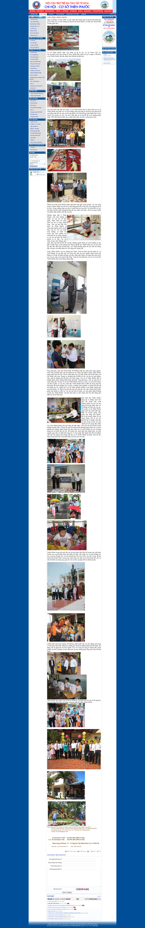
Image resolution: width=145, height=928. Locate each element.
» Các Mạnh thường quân (35, 133)
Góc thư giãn (34, 98)
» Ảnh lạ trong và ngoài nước (35, 142)
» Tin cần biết (32, 88)
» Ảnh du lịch (32, 137)
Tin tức (51, 14)
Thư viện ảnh (33, 119)
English (112, 14)
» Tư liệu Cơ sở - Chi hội (34, 124)
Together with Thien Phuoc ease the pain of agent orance (61, 905)
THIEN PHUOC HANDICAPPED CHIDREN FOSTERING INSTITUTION (64, 913)
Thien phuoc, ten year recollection (56, 915)
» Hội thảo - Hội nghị (34, 128)
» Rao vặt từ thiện (33, 75)
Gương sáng (33, 91)
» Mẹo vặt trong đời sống (34, 61)
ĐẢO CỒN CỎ (107, 55)
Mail (92, 923)
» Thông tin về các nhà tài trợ (35, 85)
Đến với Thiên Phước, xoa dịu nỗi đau (57, 907)
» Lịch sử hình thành (34, 21)
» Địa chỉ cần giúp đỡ (34, 47)
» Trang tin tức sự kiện (34, 66)
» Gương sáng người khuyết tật (36, 93)
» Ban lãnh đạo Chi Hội (34, 24)
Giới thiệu (43, 14)
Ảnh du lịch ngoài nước (37, 145)
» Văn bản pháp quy (34, 57)
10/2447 (99, 896)
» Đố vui (31, 109)
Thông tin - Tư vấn (35, 50)
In (89, 851)
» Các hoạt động (33, 42)
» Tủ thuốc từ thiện (33, 59)
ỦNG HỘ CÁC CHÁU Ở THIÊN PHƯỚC (57, 917)
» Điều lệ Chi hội (33, 30)
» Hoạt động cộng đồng (34, 130)
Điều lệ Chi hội (51, 911)
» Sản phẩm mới (33, 68)
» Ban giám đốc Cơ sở (34, 26)
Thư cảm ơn (60, 14)
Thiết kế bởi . (93, 925)
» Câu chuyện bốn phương (35, 107)
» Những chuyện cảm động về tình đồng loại (36, 78)
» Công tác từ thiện (33, 45)
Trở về (99, 851)
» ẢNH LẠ (31, 140)
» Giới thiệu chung (33, 19)
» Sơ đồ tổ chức (32, 28)
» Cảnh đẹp (32, 147)
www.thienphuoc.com (62, 831)
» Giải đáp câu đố (33, 114)
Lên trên (94, 851)
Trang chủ (33, 14)
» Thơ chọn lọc (32, 100)
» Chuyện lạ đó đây (33, 116)
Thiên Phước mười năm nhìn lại (55, 918)
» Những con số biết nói (34, 70)
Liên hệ (83, 14)
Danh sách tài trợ (73, 14)
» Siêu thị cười (32, 105)
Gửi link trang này (82, 851)
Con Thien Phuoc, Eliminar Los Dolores (57, 909)
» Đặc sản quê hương (34, 81)
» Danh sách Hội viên (34, 33)
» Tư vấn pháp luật (33, 54)
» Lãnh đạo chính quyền (34, 135)
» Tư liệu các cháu (33, 121)
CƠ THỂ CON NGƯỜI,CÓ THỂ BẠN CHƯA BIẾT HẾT (109, 61)
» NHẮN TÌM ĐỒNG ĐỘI (35, 72)
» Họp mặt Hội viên (33, 126)
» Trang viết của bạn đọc (34, 63)
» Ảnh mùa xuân (33, 149)
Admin (95, 923)
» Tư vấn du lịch (33, 52)
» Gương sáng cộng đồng (34, 95)
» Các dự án (32, 40)
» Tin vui (31, 83)
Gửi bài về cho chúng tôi (71, 851)
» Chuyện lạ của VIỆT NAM (35, 112)
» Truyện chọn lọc (33, 103)
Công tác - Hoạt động (36, 38)
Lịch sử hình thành (52, 901)
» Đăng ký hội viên (33, 35)
